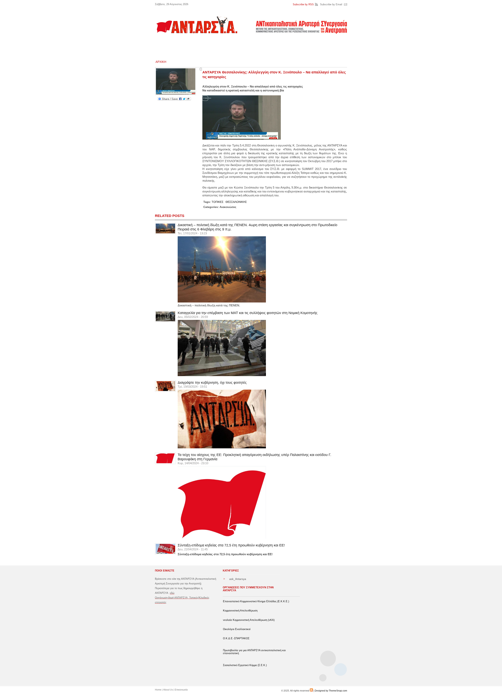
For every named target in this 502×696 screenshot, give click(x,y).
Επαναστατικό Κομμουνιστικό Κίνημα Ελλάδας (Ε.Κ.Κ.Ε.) (256, 601)
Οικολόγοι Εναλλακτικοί (236, 629)
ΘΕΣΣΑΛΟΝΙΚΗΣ (236, 201)
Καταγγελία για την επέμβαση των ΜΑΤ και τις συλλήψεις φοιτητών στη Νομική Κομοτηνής (247, 313)
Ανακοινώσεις (228, 207)
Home (158, 689)
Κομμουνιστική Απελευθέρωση (240, 610)
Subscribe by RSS (303, 4)
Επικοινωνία (181, 689)
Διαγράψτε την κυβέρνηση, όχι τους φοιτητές (212, 383)
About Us (168, 689)
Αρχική (161, 61)
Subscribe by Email (331, 4)
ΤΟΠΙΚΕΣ (218, 201)
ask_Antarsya (237, 578)
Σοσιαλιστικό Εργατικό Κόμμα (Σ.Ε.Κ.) (245, 665)
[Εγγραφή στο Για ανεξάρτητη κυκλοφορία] (311, 690)
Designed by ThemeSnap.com (331, 690)
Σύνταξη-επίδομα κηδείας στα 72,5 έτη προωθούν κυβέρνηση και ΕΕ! (231, 545)
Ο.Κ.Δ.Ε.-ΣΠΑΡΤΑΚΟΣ (236, 638)
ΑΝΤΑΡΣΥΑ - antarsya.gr (196, 24)
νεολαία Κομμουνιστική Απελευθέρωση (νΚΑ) (249, 619)
